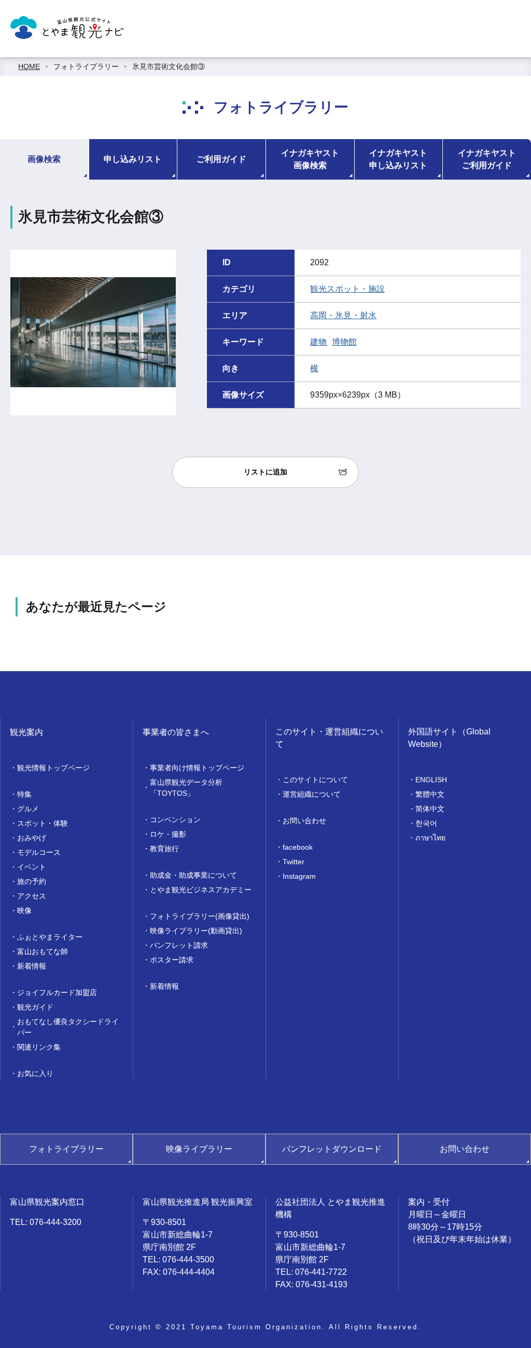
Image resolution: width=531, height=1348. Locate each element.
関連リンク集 (39, 1047)
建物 (318, 341)
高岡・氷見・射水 (343, 315)
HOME (29, 66)
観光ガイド (35, 1007)
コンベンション (175, 819)
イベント (31, 867)
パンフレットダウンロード (332, 1149)
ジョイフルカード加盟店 (57, 992)
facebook (298, 847)
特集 (24, 794)
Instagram (299, 876)
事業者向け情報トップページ (197, 768)
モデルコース (39, 852)
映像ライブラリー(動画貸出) (196, 931)
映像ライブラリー (199, 1149)
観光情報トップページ (53, 768)
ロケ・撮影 (168, 834)
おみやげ (31, 838)
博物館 (344, 341)
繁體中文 (429, 794)
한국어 (426, 823)
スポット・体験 (42, 823)
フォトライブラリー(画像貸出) (199, 916)
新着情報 (31, 966)
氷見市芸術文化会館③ (168, 66)
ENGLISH (431, 779)
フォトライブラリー (86, 66)
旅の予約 (31, 881)
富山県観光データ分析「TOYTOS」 (186, 787)
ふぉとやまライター (49, 937)
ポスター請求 (171, 960)
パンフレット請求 (179, 945)
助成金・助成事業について (193, 875)
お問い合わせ (304, 820)
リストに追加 (265, 472)
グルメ (28, 809)
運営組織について (312, 794)
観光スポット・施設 (347, 288)
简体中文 (429, 809)
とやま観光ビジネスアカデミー (200, 890)
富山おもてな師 (42, 951)
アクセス (31, 896)
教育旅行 (164, 849)
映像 (24, 910)
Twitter (293, 861)
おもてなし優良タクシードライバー (68, 1027)
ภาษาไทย (430, 838)
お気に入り (35, 1073)
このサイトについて (315, 779)
